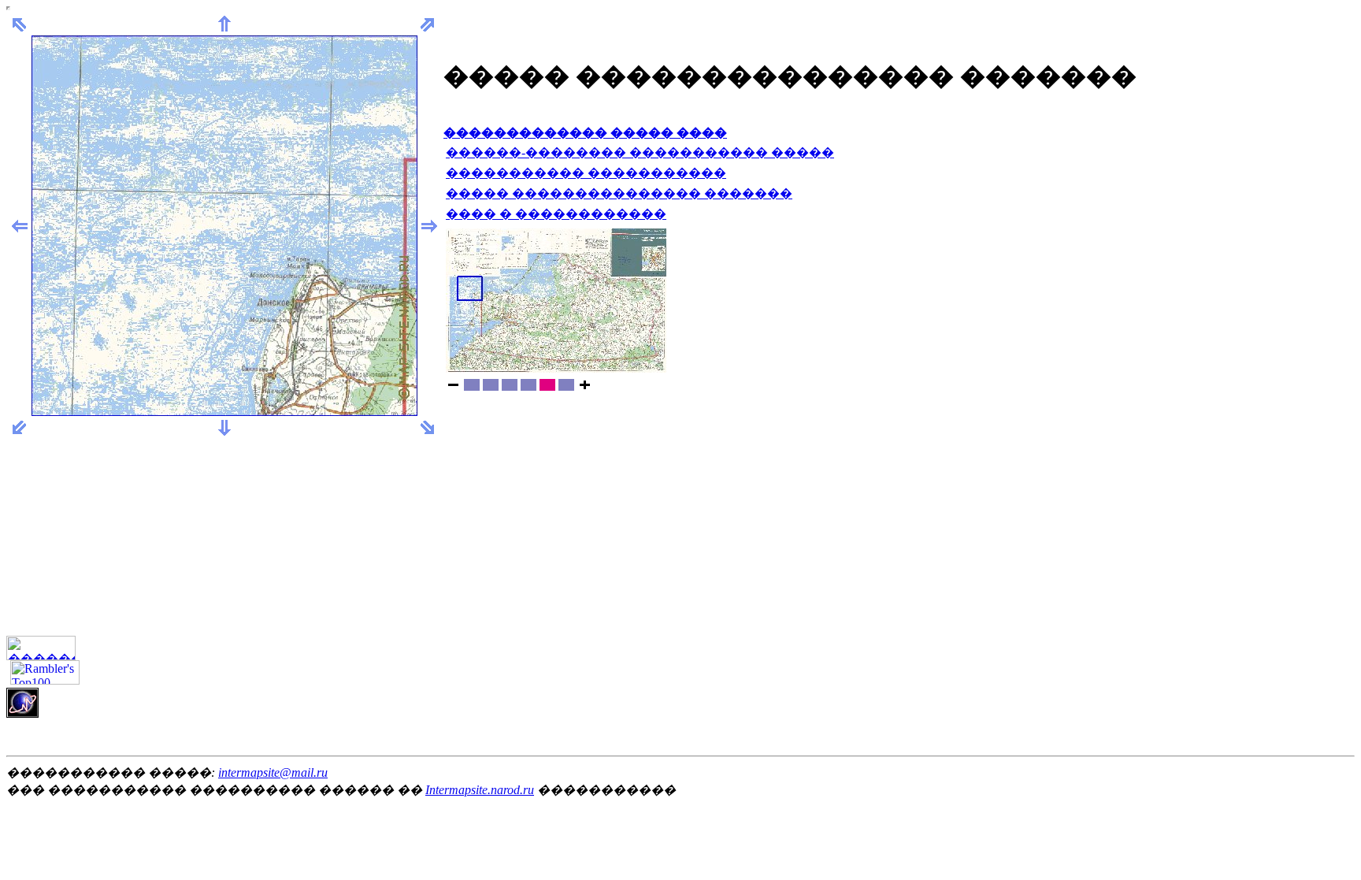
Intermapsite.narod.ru (479, 789)
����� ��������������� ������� (619, 193)
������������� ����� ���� (585, 132)
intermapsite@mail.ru (273, 772)
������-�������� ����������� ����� (640, 152)
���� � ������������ (556, 214)
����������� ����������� (586, 173)
